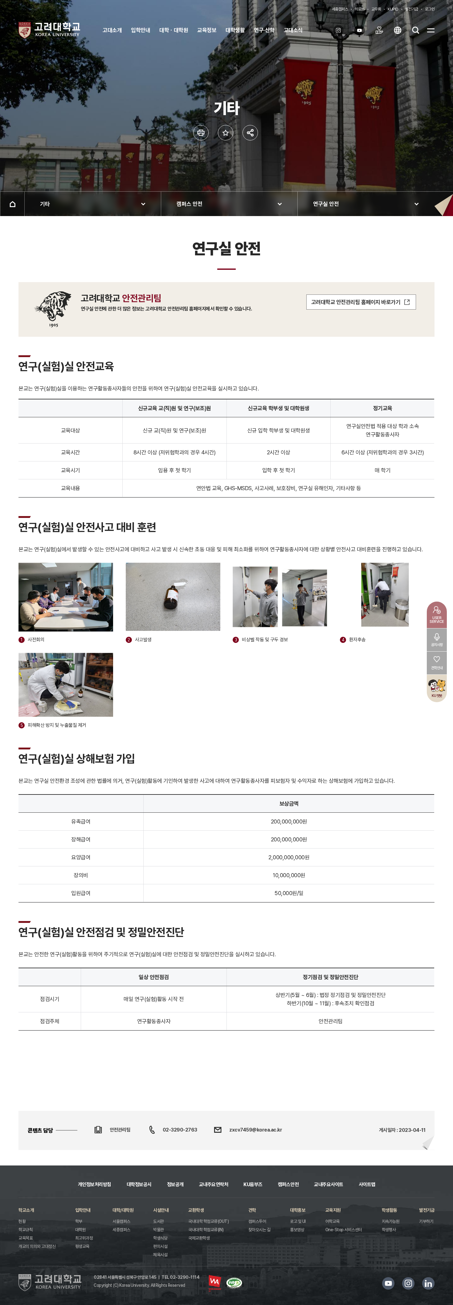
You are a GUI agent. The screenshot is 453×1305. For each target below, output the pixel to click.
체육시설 (160, 1254)
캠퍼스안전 (288, 1184)
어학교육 (332, 1221)
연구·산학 (264, 30)
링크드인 (428, 1283)
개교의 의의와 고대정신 (36, 1246)
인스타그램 (408, 1283)
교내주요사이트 (328, 1184)
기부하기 (426, 1221)
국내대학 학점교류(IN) (206, 1229)
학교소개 (26, 1210)
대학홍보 (297, 1210)
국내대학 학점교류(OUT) (208, 1221)
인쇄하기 (201, 132)
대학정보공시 (139, 1184)
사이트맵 (367, 1184)
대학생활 (235, 30)
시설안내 (161, 1210)
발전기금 (411, 9)
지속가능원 (391, 1221)
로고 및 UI (298, 1221)
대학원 (80, 1229)
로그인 (430, 9)
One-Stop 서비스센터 (343, 1229)
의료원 (360, 9)
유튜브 (388, 1283)
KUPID (393, 9)
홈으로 (12, 204)
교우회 (376, 9)
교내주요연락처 (213, 1184)
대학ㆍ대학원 (173, 30)
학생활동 (389, 1210)
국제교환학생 (199, 1238)
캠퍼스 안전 (189, 204)
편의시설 (160, 1246)
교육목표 (25, 1238)
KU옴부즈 (253, 1184)
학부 (78, 1221)
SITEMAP (431, 30)
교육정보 (206, 30)
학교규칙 (25, 1229)
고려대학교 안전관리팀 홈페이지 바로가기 (356, 302)
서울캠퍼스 (121, 1221)
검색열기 (415, 30)
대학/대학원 (122, 1210)
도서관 (158, 1221)
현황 (22, 1221)
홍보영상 (297, 1229)
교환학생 (196, 1210)
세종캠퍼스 (340, 9)
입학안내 (140, 30)
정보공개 (175, 1184)
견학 (252, 1210)
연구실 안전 (326, 204)
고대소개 (112, 30)
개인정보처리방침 (94, 1184)
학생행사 (389, 1229)
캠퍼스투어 (257, 1221)
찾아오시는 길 (259, 1229)
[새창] (340, 30)
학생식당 (160, 1238)
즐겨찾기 (225, 132)
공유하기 (250, 132)
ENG (397, 30)
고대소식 (293, 30)
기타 (45, 204)
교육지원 (333, 1210)
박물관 (158, 1229)
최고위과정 (84, 1238)
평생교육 (82, 1246)
